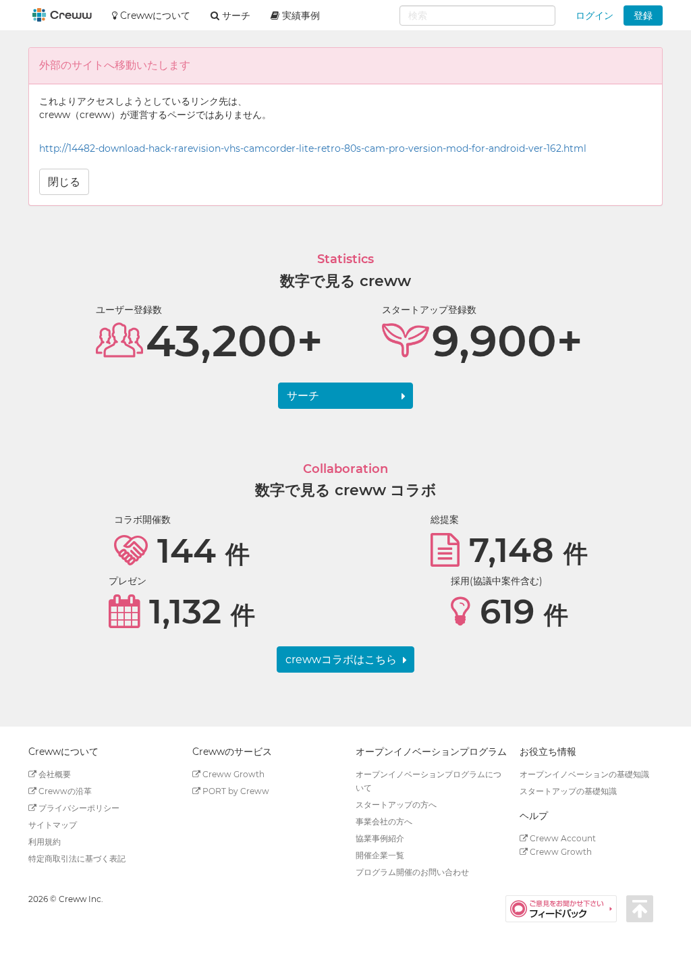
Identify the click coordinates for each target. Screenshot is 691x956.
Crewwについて (153, 15)
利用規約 (44, 842)
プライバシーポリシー (77, 808)
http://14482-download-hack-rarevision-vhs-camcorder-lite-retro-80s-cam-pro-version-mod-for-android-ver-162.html (312, 148)
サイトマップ (52, 825)
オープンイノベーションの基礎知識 (584, 774)
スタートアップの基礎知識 (568, 791)
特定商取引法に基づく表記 (77, 858)
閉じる (64, 181)
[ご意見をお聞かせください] (565, 908)
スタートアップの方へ (396, 804)
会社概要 (53, 774)
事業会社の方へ (384, 821)
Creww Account (562, 838)
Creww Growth (232, 774)
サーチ (303, 395)
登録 (643, 15)
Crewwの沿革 (64, 791)
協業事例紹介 (380, 838)
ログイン (594, 15)
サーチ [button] (234, 15)
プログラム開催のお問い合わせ (412, 872)
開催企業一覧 (380, 855)
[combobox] (477, 15)
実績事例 (299, 15)
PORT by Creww (234, 791)
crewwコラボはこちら (341, 659)
